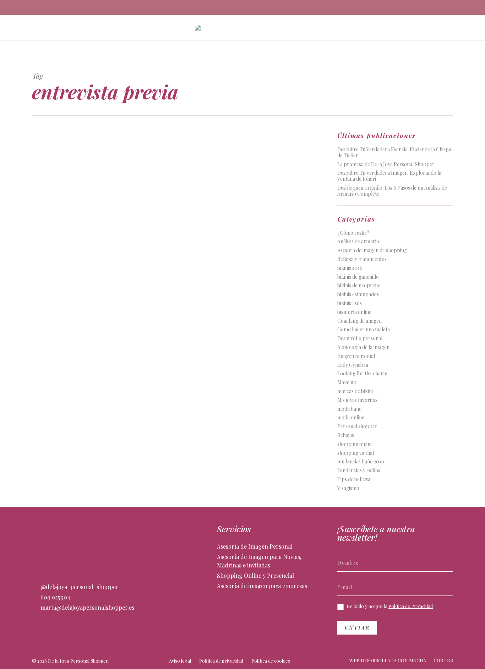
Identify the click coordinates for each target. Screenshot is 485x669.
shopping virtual (355, 453)
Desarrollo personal (359, 339)
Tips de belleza (353, 480)
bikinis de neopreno (359, 286)
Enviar (357, 627)
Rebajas (345, 436)
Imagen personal (356, 356)
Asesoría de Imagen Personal (255, 546)
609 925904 (54, 597)
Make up (346, 383)
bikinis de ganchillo (358, 277)
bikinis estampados (358, 295)
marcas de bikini (355, 391)
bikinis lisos (349, 303)
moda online (350, 418)
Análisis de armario (358, 242)
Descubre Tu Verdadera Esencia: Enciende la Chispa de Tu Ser (394, 153)
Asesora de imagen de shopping (372, 251)
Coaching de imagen (359, 321)
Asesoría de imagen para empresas (262, 585)
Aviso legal (180, 661)
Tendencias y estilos (358, 471)
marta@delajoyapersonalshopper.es (86, 607)
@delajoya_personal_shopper (79, 587)
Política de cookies (270, 661)
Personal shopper (357, 427)
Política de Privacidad (410, 606)
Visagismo (348, 488)
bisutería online (354, 312)
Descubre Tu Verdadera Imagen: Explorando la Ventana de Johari (389, 176)
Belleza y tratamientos (362, 259)
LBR (448, 660)
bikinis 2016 (350, 268)
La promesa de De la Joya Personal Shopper (386, 165)
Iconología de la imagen (363, 347)
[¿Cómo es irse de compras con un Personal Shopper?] (100, 225)
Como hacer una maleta (363, 330)
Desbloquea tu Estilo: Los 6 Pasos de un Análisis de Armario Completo (392, 191)
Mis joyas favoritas (357, 400)
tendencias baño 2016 (360, 462)
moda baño (349, 409)
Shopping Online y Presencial (255, 575)
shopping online (355, 444)
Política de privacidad (221, 661)
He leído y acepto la (389, 606)
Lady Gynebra (352, 365)
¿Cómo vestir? (353, 233)
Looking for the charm (362, 374)
